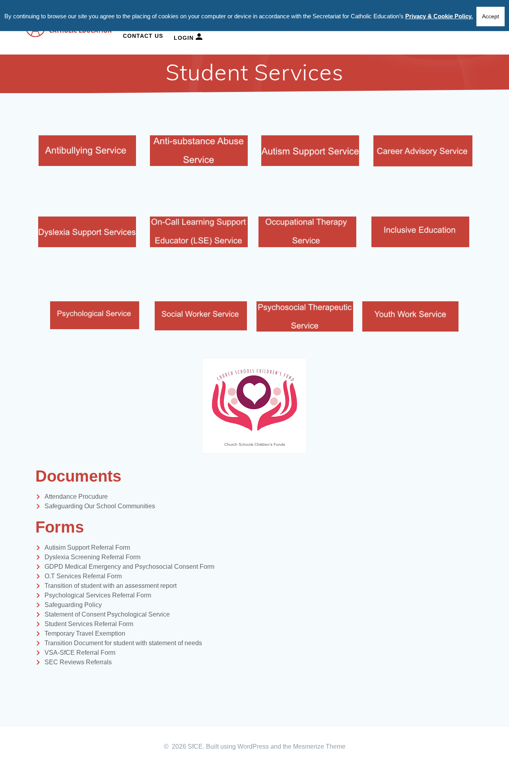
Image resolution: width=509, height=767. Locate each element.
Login (185, 38)
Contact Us (143, 36)
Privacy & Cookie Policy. (439, 16)
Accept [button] (490, 16)
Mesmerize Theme (319, 746)
